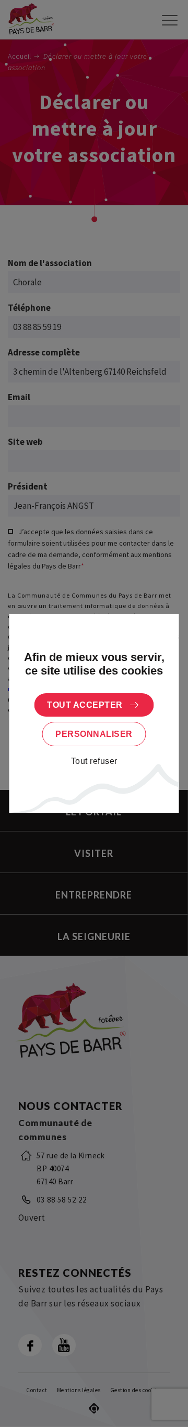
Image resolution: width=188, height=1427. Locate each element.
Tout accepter (85, 705)
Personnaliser (94, 734)
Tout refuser (94, 761)
